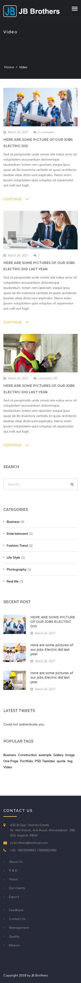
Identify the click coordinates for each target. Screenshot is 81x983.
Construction (27, 755)
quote (61, 761)
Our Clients (17, 888)
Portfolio (26, 761)
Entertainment (17, 534)
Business (13, 522)
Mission (14, 945)
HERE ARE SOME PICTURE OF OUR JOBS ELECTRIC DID (52, 621)
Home (9, 67)
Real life (12, 581)
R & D (13, 870)
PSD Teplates (45, 761)
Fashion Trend (17, 546)
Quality (14, 936)
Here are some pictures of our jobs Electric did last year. (51, 649)
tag (69, 761)
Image (70, 755)
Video (7, 767)
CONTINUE (12, 199)
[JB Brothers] (31, 11)
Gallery (58, 755)
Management (19, 928)
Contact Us (17, 919)
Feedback (16, 910)
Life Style (13, 557)
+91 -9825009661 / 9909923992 (33, 850)
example (45, 755)
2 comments (46, 132)
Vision (13, 879)
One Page (10, 761)
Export (14, 897)
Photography (16, 569)
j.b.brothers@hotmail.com (29, 843)
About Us (16, 862)
